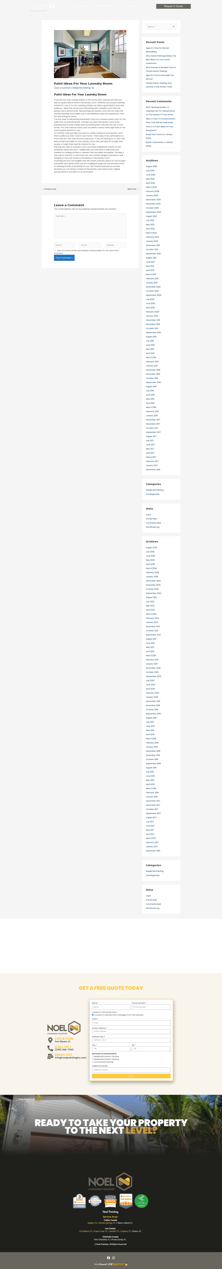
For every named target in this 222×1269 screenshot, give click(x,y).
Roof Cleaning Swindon (156, 107)
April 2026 (150, 183)
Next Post (133, 189)
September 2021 (153, 253)
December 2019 (153, 320)
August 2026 (151, 166)
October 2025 (152, 208)
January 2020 (152, 316)
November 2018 (153, 374)
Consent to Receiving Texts (104, 1012)
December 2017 (153, 419)
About (74, 6)
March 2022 (151, 233)
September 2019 (153, 332)
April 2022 (150, 228)
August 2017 (151, 436)
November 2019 (153, 324)
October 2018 (152, 378)
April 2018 (150, 403)
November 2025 (153, 203)
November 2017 (153, 424)
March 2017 (151, 457)
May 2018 (150, 399)
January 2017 (152, 465)
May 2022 (150, 224)
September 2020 (153, 295)
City (94, 1045)
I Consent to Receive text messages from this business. (119, 1015)
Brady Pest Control (154, 134)
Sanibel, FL (114, 1231)
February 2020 (152, 311)
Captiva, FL (126, 1231)
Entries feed (151, 518)
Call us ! (63, 1046)
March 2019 (151, 357)
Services (84, 6)
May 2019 (150, 349)
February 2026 (152, 191)
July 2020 (150, 299)
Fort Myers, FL (86, 1231)
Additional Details (100, 1066)
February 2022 (152, 237)
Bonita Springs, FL (107, 1223)
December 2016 (153, 469)
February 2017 (152, 461)
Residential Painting (81, 88)
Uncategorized (152, 494)
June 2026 (150, 174)
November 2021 (153, 245)
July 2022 (150, 220)
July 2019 (150, 341)
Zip (133, 1045)
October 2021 (152, 249)
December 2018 (153, 370)
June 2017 (150, 444)
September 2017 (153, 432)
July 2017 (150, 440)
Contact (145, 6)
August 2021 (151, 257)
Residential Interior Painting (106, 1056)
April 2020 (150, 307)
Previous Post (49, 189)
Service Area (132, 6)
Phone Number (139, 1003)
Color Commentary (103, 6)
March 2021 (151, 274)
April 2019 (150, 353)
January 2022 (152, 241)
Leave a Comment (62, 88)
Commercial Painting (103, 1062)
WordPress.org (152, 527)
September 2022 (153, 212)
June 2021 (150, 262)
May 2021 (150, 266)
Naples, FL (92, 1223)
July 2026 (150, 170)
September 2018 (153, 382)
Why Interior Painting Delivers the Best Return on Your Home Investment (161, 60)
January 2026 (152, 195)
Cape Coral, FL (100, 1231)
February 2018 (152, 411)
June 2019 (150, 345)
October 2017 (152, 428)
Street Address (99, 1028)
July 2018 (150, 390)
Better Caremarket (155, 142)
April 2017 (150, 453)
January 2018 (152, 415)
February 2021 (152, 278)
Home (65, 6)
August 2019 (151, 336)
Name (95, 1003)
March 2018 (151, 407)
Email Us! (63, 1054)
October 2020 (152, 291)
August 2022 (151, 216)
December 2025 (153, 199)
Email (94, 1019)
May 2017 (150, 448)
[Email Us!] (50, 1056)
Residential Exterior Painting (106, 1059)
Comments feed (153, 523)
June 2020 (150, 303)
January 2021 (152, 282)
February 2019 (152, 361)
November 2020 (153, 287)
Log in (148, 514)
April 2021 (150, 270)
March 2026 (151, 187)
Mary (148, 118)
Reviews (119, 6)
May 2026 (150, 179)
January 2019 (152, 365)
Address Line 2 (98, 1036)
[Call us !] (50, 1048)
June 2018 (150, 395)
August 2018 (151, 386)
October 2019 (152, 328)
